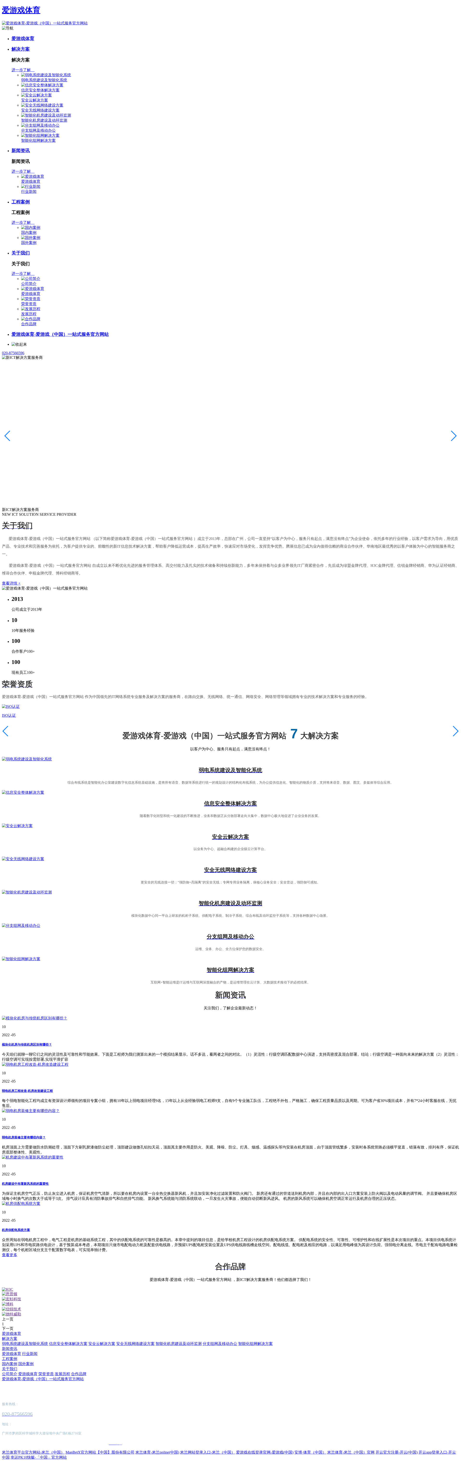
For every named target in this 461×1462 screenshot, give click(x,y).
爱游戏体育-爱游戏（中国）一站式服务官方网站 (60, 334)
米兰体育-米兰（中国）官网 (351, 1452)
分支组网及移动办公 (38, 130)
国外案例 (28, 243)
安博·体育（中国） (310, 1452)
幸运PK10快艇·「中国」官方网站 (39, 1457)
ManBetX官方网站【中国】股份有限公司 (100, 1452)
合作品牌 (28, 324)
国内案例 (28, 233)
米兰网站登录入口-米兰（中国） (207, 1452)
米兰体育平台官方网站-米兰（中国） (33, 1452)
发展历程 (28, 314)
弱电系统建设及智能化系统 (44, 80)
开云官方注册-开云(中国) (397, 1452)
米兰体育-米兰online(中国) (157, 1452)
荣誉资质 (28, 304)
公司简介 (28, 284)
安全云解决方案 (34, 100)
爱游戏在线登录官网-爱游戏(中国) (264, 1452)
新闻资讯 (21, 150)
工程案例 (21, 201)
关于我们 (21, 252)
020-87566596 (13, 353)
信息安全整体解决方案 (40, 90)
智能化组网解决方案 (38, 140)
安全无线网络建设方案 (40, 110)
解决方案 (21, 49)
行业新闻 (28, 191)
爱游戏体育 (21, 10)
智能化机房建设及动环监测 (44, 120)
